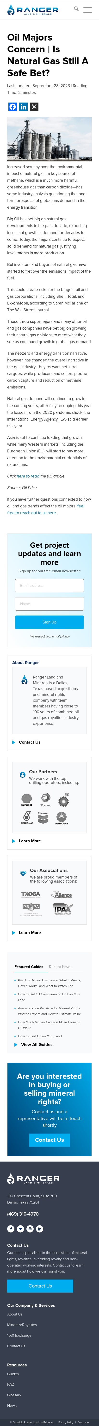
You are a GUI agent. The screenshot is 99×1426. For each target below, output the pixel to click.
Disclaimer (83, 1422)
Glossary (14, 1395)
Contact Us (30, 742)
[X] (34, 107)
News (12, 1406)
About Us (14, 1314)
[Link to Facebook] (10, 1228)
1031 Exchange (19, 1335)
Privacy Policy (65, 1422)
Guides (13, 1374)
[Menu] (85, 10)
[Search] (74, 10)
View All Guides (37, 1045)
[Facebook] (12, 107)
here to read (28, 476)
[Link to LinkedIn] (39, 1228)
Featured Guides (28, 967)
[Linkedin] (23, 107)
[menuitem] (74, 10)
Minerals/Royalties (22, 1325)
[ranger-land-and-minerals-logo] (41, 10)
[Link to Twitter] (20, 1228)
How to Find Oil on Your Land (40, 1036)
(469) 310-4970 (23, 1214)
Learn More (30, 841)
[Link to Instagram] (30, 1228)
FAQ (10, 1384)
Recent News (60, 967)
